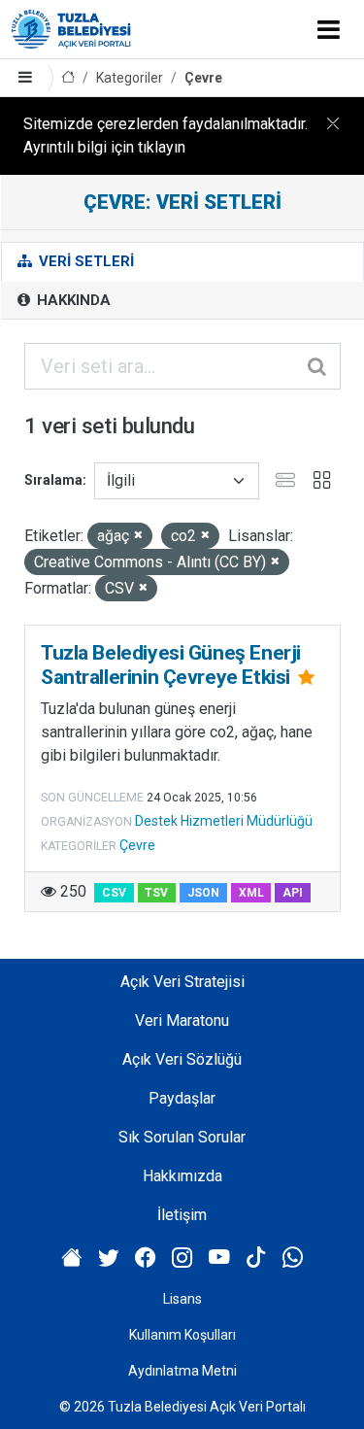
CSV (114, 893)
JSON (203, 893)
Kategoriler (129, 77)
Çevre (203, 77)
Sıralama (53, 480)
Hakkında (72, 300)
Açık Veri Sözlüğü (182, 1059)
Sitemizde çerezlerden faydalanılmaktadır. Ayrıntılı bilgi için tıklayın (165, 135)
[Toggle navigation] (328, 29)
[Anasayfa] (68, 78)
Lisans (182, 1299)
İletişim (182, 1215)
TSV (156, 893)
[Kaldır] (138, 535)
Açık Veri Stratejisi (182, 981)
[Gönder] (318, 366)
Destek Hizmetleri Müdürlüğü (224, 821)
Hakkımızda (182, 1176)
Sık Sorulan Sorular (182, 1137)
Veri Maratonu (182, 1020)
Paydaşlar (182, 1098)
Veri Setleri (84, 261)
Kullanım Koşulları (182, 1335)
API (292, 893)
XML (251, 893)
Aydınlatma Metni (182, 1370)
